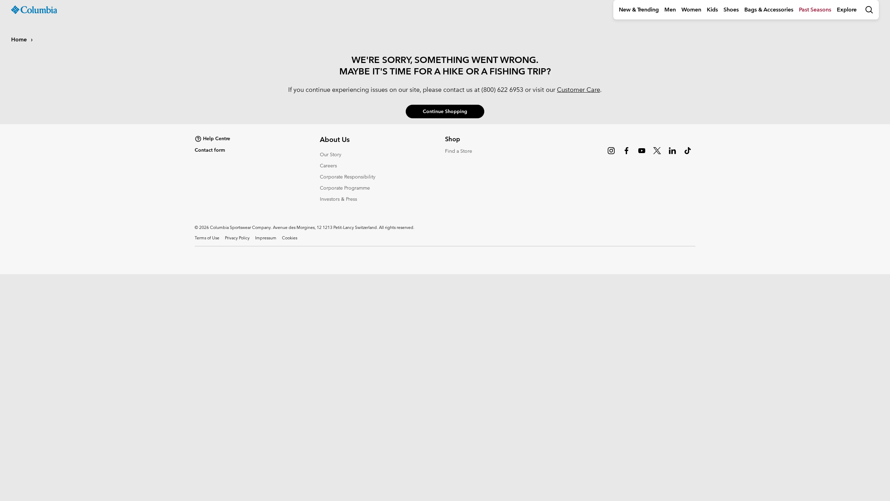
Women (691, 9)
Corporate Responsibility (347, 177)
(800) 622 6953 (502, 90)
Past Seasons (815, 9)
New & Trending (639, 9)
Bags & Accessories (768, 9)
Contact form (210, 150)
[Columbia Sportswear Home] (34, 10)
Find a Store (458, 151)
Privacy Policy (237, 237)
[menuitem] (639, 9)
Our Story (330, 154)
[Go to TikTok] (687, 154)
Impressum (265, 237)
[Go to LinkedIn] (672, 154)
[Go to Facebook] (626, 154)
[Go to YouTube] (641, 154)
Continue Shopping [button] (445, 111)
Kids (712, 9)
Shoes (731, 9)
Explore (847, 9)
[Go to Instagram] (611, 154)
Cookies (289, 237)
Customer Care (578, 90)
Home (19, 39)
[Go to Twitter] (657, 154)
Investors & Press (338, 199)
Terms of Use (207, 237)
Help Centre (216, 138)
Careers (328, 165)
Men (670, 9)
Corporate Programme (345, 188)
